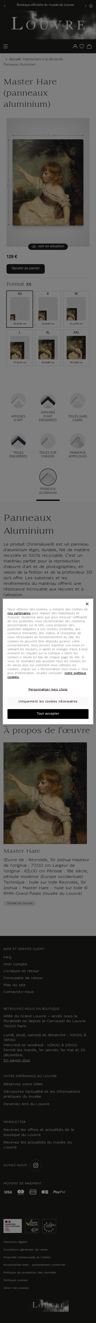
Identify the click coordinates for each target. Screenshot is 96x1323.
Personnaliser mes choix (48, 689)
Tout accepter (48, 713)
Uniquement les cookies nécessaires (47, 701)
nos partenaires (19, 613)
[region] (47, 661)
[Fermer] (87, 604)
